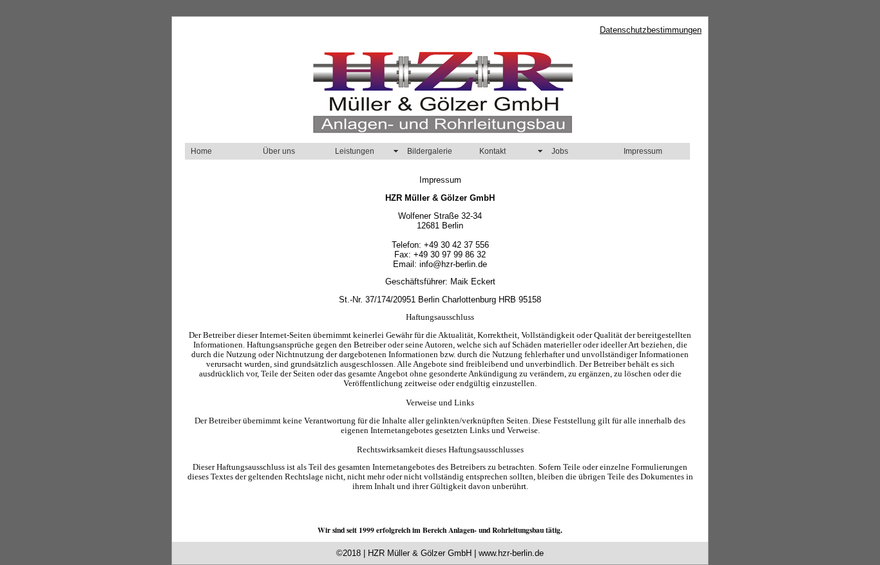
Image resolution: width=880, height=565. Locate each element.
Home (201, 151)
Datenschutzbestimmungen (651, 30)
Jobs (559, 151)
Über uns (279, 151)
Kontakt (492, 151)
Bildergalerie (429, 151)
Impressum (643, 151)
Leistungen (354, 151)
